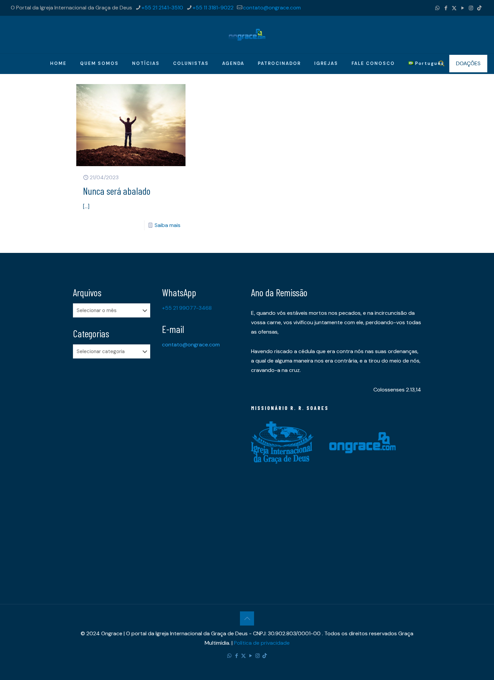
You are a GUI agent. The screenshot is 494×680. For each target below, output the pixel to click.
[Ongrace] (247, 34)
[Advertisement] (113, 469)
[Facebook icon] (445, 8)
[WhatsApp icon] (437, 8)
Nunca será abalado (117, 191)
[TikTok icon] (479, 8)
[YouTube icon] (462, 8)
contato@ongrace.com (272, 7)
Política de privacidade (262, 642)
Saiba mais (167, 225)
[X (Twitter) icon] (454, 8)
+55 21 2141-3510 (162, 7)
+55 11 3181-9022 (213, 7)
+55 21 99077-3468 (187, 307)
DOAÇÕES (468, 63)
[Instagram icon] (471, 8)
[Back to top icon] (247, 618)
